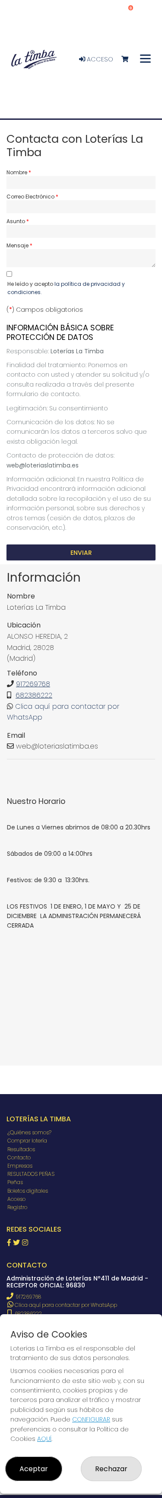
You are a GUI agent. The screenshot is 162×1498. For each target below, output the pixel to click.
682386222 (34, 695)
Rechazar (111, 1469)
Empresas (19, 1165)
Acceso (99, 59)
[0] (129, 59)
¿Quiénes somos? (29, 1132)
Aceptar (33, 1469)
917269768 (33, 684)
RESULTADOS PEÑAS (30, 1174)
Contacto (19, 1157)
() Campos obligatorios (44, 310)
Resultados (21, 1149)
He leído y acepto (66, 288)
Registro (17, 1207)
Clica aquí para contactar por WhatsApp (65, 1305)
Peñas (15, 1182)
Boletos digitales (27, 1190)
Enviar (81, 552)
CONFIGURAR (91, 1419)
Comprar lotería (27, 1140)
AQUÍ (44, 1438)
